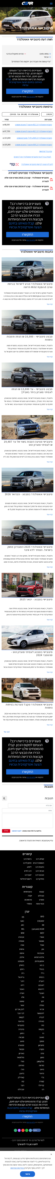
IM (43, 925)
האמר (22, 989)
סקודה (41, 1049)
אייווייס (21, 949)
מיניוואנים (28, 899)
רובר (22, 1085)
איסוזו (22, 953)
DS (23, 917)
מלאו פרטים (31, 96)
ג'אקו (22, 969)
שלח (6, 830)
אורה (22, 945)
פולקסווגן (40, 1061)
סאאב (41, 1037)
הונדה (22, 993)
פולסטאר (20, 1057)
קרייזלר (41, 1085)
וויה (43, 997)
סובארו (21, 1037)
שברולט (21, 1089)
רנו (43, 1089)
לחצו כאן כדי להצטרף (27, 1144)
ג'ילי (42, 973)
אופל (42, 945)
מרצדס (21, 1029)
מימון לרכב (27, 863)
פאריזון (21, 1053)
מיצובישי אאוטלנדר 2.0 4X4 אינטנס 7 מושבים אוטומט (33, 144)
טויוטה (21, 1001)
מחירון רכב (40, 879)
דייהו (22, 985)
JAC (22, 925)
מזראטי (21, 1021)
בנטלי (41, 969)
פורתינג (21, 1065)
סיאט (22, 1041)
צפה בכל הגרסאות (45, 151)
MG (22, 929)
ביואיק (21, 965)
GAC (22, 921)
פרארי (41, 1073)
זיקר (42, 1001)
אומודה (21, 941)
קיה (22, 1081)
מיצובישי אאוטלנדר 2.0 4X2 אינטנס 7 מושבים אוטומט (33, 124)
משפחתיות (27, 891)
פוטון (42, 1057)
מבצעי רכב (39, 875)
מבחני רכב (40, 871)
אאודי (42, 937)
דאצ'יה (41, 981)
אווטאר (41, 941)
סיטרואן (41, 1045)
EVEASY (40, 921)
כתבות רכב (39, 867)
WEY (42, 933)
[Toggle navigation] (51, 3)
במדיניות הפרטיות (17, 1168)
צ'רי (42, 1077)
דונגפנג (41, 985)
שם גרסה (48, 119)
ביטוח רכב (27, 859)
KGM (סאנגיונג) (38, 929)
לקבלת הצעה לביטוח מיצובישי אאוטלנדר (37, 164)
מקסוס (41, 1029)
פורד (22, 1061)
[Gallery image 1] (3, 29)
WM (22, 933)
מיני (42, 1025)
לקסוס (21, 1017)
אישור (27, 1174)
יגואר (22, 1005)
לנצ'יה (41, 1017)
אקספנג (21, 961)
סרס (42, 1053)
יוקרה (30, 895)
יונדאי (42, 1009)
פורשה (41, 1065)
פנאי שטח (40, 903)
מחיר (6, 119)
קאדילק (21, 1077)
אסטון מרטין (39, 961)
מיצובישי (20, 1025)
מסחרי (29, 903)
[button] (37, 1130)
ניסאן (22, 1033)
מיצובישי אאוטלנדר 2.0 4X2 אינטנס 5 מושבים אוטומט (33, 131)
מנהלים (41, 895)
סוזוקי (42, 1041)
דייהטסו (41, 989)
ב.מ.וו (42, 965)
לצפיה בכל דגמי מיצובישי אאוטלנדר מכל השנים (32, 156)
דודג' (22, 981)
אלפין (22, 957)
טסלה (42, 1005)
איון (43, 949)
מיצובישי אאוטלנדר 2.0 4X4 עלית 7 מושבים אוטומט (34, 138)
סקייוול (21, 1049)
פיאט (42, 1069)
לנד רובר (20, 1013)
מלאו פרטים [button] (31, 1122)
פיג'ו (22, 1069)
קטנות (41, 891)
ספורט (41, 899)
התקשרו (27, 91)
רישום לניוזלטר (26, 879)
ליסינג (29, 867)
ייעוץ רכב (28, 875)
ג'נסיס (41, 977)
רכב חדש (28, 871)
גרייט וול (21, 977)
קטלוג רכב (40, 859)
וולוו (22, 997)
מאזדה (41, 1021)
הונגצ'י (41, 993)
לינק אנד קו (19, 1009)
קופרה (41, 1081)
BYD (42, 916)
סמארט (21, 1045)
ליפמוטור (40, 1013)
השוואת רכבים (38, 863)
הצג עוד (7, 731)
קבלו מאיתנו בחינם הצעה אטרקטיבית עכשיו (24, 82)
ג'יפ (22, 973)
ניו (43, 1033)
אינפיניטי (40, 953)
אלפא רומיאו (39, 957)
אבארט (21, 937)
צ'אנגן (21, 1073)
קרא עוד (50, 304)
